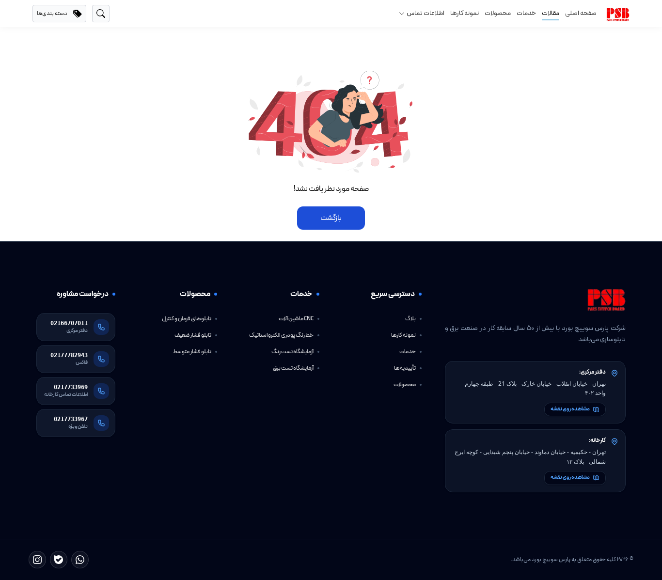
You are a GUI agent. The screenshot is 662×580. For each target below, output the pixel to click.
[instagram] (37, 559)
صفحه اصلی (581, 13)
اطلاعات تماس (425, 13)
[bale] (58, 559)
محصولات (498, 13)
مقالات (550, 13)
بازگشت (331, 218)
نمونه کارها (464, 13)
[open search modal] (101, 13)
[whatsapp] (80, 559)
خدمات (526, 13)
